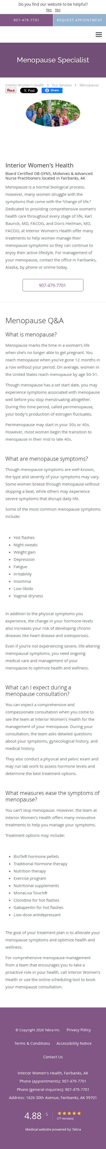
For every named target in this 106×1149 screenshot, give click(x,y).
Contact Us (53, 1056)
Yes (49, 9)
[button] (53, 285)
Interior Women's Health (24, 85)
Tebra (76, 1129)
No (57, 9)
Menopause (89, 85)
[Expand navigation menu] (99, 35)
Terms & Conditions (32, 1043)
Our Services (62, 85)
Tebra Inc (52, 1029)
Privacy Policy (79, 1029)
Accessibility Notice (74, 1043)
